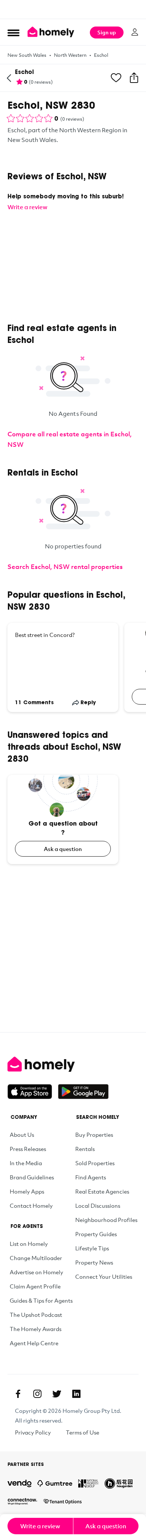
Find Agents (90, 1177)
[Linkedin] (76, 1393)
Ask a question (63, 848)
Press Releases (28, 1148)
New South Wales (26, 55)
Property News (94, 1262)
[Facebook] (17, 1393)
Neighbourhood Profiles (106, 1219)
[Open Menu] (13, 32)
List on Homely (29, 1243)
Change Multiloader (36, 1258)
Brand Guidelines (32, 1177)
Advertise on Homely (36, 1272)
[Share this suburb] (134, 78)
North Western (70, 55)
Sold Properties (95, 1163)
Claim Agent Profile (35, 1286)
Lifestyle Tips (92, 1248)
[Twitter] (56, 1393)
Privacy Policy (33, 1432)
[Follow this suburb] (116, 78)
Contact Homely (31, 1205)
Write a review (40, 1526)
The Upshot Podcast (36, 1314)
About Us (22, 1134)
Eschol (101, 55)
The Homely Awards (35, 1329)
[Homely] (73, 1064)
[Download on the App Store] (32, 1091)
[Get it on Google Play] (83, 1091)
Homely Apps (27, 1191)
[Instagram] (37, 1393)
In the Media (26, 1163)
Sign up (106, 32)
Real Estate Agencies (102, 1191)
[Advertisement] (73, 9)
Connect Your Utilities (103, 1276)
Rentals (85, 1148)
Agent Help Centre (34, 1343)
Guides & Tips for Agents (41, 1300)
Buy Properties (94, 1134)
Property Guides (96, 1234)
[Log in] (135, 32)
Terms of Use (82, 1432)
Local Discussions (97, 1205)
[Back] (9, 78)
